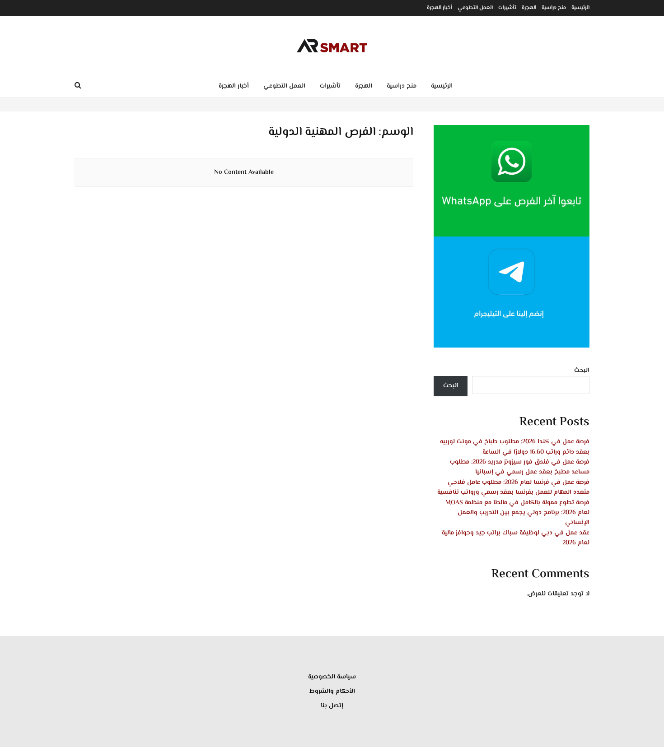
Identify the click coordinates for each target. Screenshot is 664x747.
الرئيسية (580, 8)
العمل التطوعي (475, 8)
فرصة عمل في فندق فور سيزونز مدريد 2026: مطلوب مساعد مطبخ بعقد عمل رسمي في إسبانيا (519, 467)
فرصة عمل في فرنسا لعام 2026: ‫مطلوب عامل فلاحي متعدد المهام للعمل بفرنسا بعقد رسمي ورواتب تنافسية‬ (513, 487)
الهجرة (529, 8)
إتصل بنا (332, 706)
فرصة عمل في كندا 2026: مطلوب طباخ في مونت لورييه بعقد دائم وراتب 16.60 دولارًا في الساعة (514, 447)
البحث (581, 371)
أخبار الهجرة (439, 8)
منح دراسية (554, 8)
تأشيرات (507, 8)
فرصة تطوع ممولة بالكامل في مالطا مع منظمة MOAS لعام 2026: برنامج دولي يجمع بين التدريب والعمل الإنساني (517, 513)
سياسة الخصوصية (332, 677)
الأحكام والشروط (332, 691)
